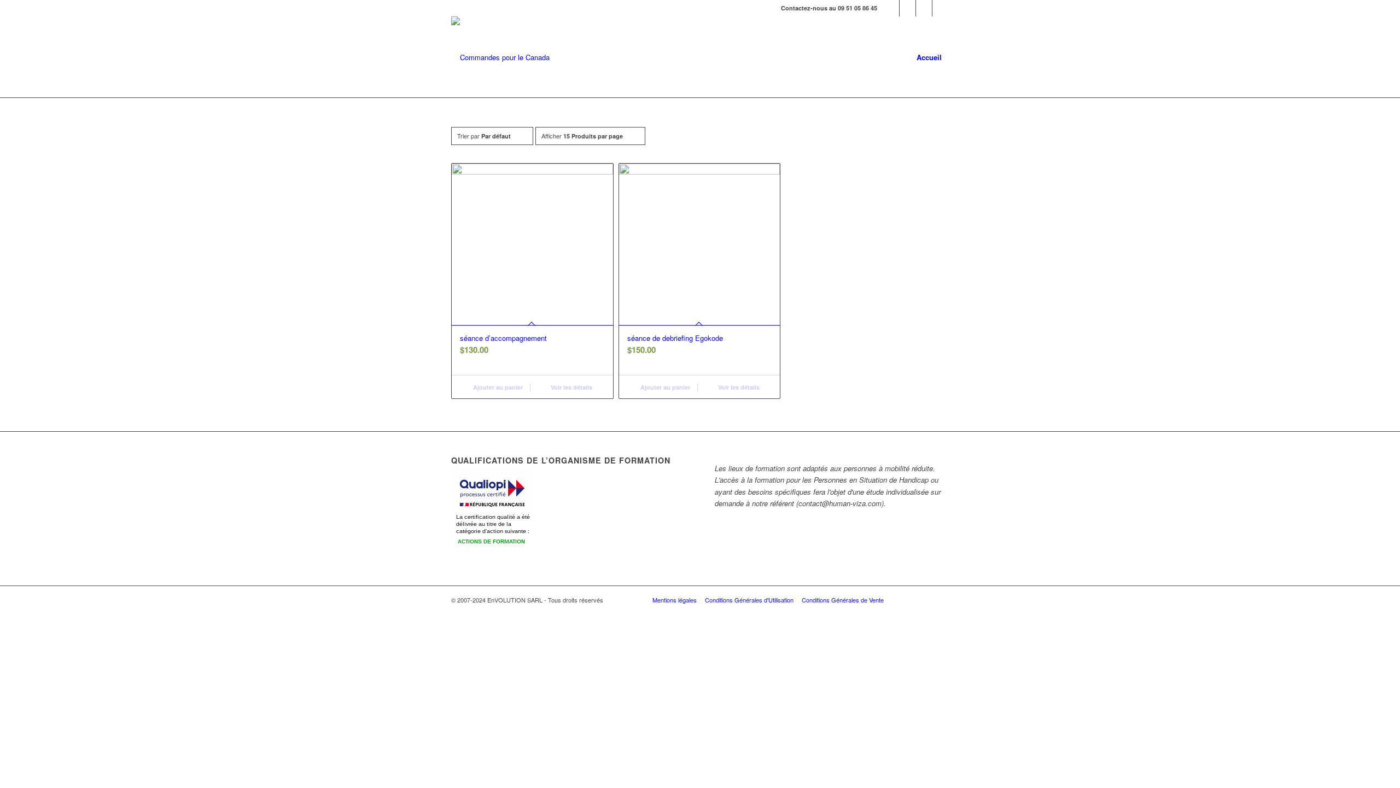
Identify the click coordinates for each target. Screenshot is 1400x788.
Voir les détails (570, 387)
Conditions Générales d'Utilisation (749, 599)
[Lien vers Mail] (940, 8)
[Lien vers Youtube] (924, 8)
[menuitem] (929, 57)
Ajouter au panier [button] (497, 387)
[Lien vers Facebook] (891, 8)
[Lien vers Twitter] (907, 8)
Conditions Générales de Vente (843, 599)
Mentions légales (674, 599)
